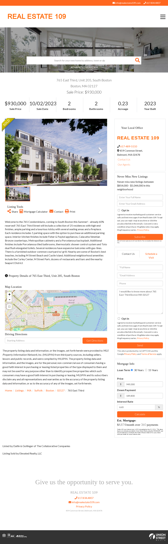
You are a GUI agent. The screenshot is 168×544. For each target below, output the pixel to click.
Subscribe (140, 236)
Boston (50, 390)
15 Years (153, 370)
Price (120, 378)
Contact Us (124, 159)
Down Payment (126, 390)
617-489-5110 (128, 146)
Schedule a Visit (151, 255)
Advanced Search (83, 67)
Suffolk (38, 390)
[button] (137, 60)
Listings (19, 390)
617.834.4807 (153, 2)
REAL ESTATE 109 (37, 16)
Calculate (140, 414)
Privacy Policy (143, 230)
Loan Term (123, 370)
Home (8, 390)
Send (140, 345)
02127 (60, 390)
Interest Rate (125, 401)
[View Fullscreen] (9, 306)
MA (29, 390)
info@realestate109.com (128, 2)
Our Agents (124, 164)
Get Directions (94, 340)
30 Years (139, 370)
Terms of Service (148, 354)
